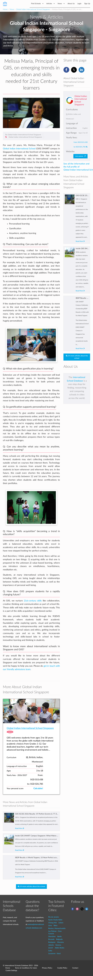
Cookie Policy (62, 968)
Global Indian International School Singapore (33, 9)
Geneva (58, 945)
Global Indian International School (19, 149)
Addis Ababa (59, 948)
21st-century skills (33, 601)
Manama (60, 942)
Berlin (59, 936)
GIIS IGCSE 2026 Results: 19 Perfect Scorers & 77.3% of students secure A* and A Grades (50, 814)
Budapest (51, 942)
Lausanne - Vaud (54, 953)
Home (5, 9)
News (60, 3)
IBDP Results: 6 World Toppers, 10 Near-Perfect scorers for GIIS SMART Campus (47, 857)
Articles (49, 3)
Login (79, 3)
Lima (50, 925)
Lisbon (60, 923)
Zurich (50, 948)
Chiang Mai (52, 923)
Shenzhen (52, 936)
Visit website (79, 156)
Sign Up (87, 3)
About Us (71, 3)
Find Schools (36, 3)
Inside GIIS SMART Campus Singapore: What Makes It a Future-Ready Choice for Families (50, 836)
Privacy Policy (47, 968)
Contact (75, 968)
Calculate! (38, 788)
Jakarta (51, 945)
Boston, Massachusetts (57, 928)
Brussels (51, 939)
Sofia (50, 951)
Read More (19, 828)
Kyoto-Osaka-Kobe (55, 920)
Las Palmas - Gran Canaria (55, 932)
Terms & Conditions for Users (26, 968)
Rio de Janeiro (53, 917)
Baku (55, 925)
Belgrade (59, 939)
